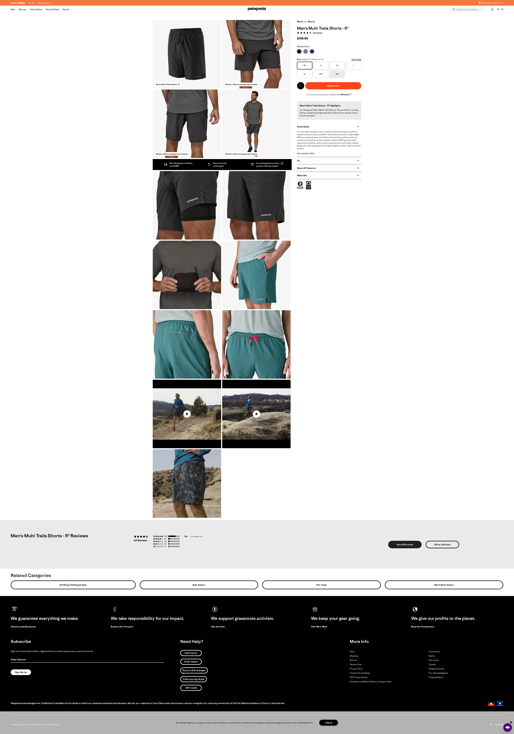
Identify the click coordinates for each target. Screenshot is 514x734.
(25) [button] (165, 541)
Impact (482, 13)
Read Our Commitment (422, 626)
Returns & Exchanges (194, 670)
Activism (31, 3)
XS (304, 65)
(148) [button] (165, 536)
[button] (300, 85)
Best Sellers (199, 584)
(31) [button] (165, 539)
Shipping (354, 656)
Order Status (191, 661)
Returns (353, 660)
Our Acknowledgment (438, 673)
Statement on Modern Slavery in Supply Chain (371, 681)
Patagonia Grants (436, 668)
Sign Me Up (21, 672)
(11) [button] (165, 546)
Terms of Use (355, 664)
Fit (298, 160)
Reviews (456, 13)
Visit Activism (218, 626)
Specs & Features (306, 168)
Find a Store (434, 651)
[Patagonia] (257, 9)
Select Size (497, 13)
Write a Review (442, 544)
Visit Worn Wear (319, 626)
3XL (337, 74)
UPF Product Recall (358, 677)
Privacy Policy (356, 668)
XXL (321, 74)
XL (305, 74)
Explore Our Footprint (122, 626)
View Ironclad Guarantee (23, 626)
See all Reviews (405, 544)
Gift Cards (191, 687)
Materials (302, 175)
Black (303, 46)
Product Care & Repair (360, 673)
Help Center (191, 652)
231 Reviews (317, 33)
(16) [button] (165, 544)
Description (303, 126)
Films (352, 651)
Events (432, 656)
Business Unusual (44, 3)
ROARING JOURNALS (18, 3)
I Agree (328, 722)
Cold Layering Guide (193, 679)
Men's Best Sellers (444, 584)
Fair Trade (321, 584)
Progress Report (436, 677)
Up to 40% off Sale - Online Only (257, 2)
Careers (432, 664)
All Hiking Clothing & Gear (73, 584)
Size (299, 59)
